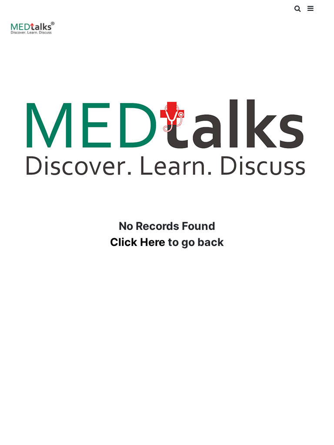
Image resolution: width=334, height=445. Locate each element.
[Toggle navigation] (19, 12)
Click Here (137, 242)
